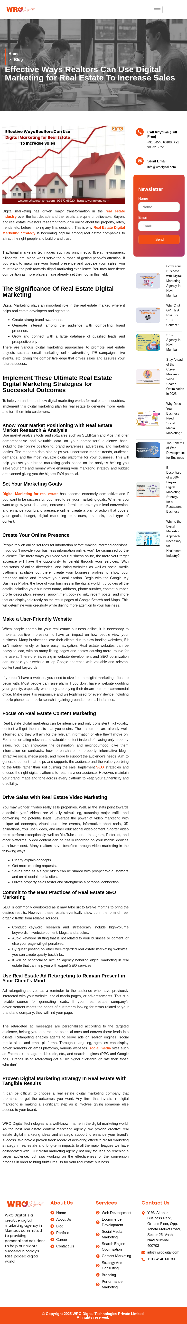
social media (100, 1048)
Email (142, 217)
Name (143, 198)
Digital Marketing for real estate (30, 494)
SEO (100, 767)
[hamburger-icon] (157, 9)
